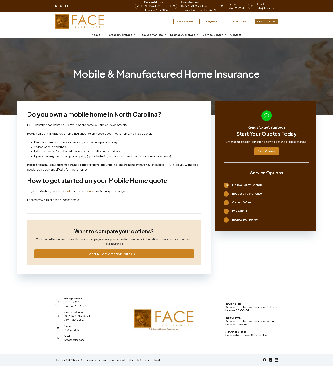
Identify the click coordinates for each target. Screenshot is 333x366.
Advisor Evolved (150, 359)
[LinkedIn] (276, 360)
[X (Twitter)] (61, 6)
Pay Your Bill (240, 211)
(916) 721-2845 (236, 8)
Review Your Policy (245, 219)
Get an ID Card (242, 202)
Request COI (214, 21)
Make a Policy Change (247, 185)
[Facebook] (56, 6)
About (96, 34)
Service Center (213, 34)
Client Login (240, 21)
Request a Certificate (247, 193)
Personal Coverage (119, 34)
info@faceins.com (267, 8)
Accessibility (120, 359)
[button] (114, 253)
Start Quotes (266, 21)
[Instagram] (66, 6)
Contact (235, 34)
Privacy (105, 359)
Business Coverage (182, 34)
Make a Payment (186, 21)
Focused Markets (151, 34)
